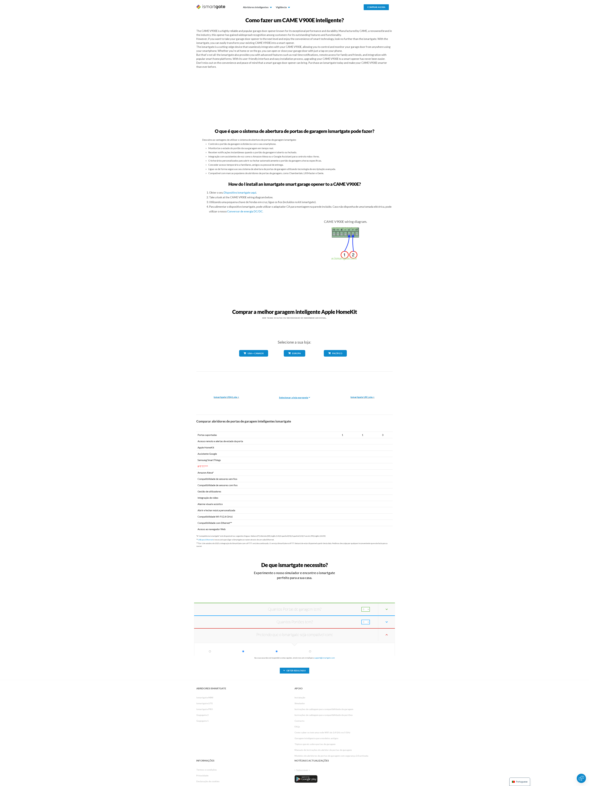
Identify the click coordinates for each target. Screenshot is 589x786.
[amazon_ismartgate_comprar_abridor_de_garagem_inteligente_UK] (362, 381)
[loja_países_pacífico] (335, 358)
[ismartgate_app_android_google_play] (306, 779)
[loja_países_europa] (294, 358)
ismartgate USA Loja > (226, 397)
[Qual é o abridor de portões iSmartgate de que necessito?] (370, 562)
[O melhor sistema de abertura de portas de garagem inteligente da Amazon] (226, 381)
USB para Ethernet (205, 540)
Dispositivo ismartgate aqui (240, 192)
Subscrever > (303, 770)
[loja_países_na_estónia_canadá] (253, 358)
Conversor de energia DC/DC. (245, 211)
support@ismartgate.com (324, 658)
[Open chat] (581, 778)
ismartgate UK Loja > (362, 397)
